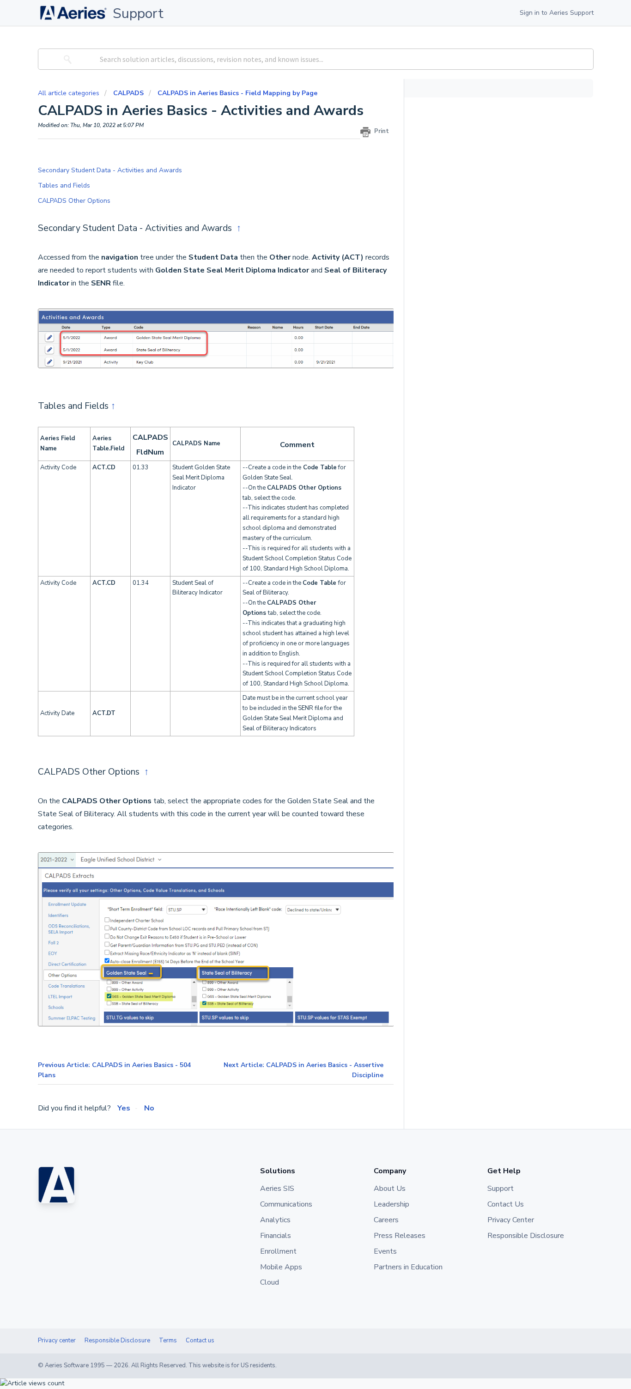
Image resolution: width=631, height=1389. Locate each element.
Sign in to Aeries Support (557, 12)
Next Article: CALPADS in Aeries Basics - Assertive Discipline (303, 1070)
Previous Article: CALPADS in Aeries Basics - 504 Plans (114, 1070)
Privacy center (57, 1340)
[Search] (66, 59)
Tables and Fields (64, 185)
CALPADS (128, 93)
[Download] (298, 590)
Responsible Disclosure (117, 1340)
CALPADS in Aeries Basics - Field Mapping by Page (237, 93)
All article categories (69, 93)
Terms (168, 1340)
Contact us (200, 1340)
